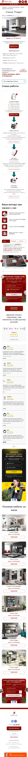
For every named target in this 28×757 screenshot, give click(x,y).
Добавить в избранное (14, 740)
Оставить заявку (14, 114)
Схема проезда (14, 737)
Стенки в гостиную (13, 7)
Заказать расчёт (14, 46)
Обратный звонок (14, 728)
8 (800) (14, 725)
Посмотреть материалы (14, 308)
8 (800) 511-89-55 (15, 105)
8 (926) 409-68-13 (14, 109)
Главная (4, 7)
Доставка (13, 241)
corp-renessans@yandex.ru (14, 731)
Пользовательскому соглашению (11, 298)
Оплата (21, 241)
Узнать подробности (23, 71)
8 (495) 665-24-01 (14, 107)
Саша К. (9, 379)
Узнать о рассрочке (14, 169)
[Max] (15, 500)
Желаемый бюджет (15, 289)
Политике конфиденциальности (14, 698)
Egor (8, 430)
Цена (4, 241)
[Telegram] (13, 500)
